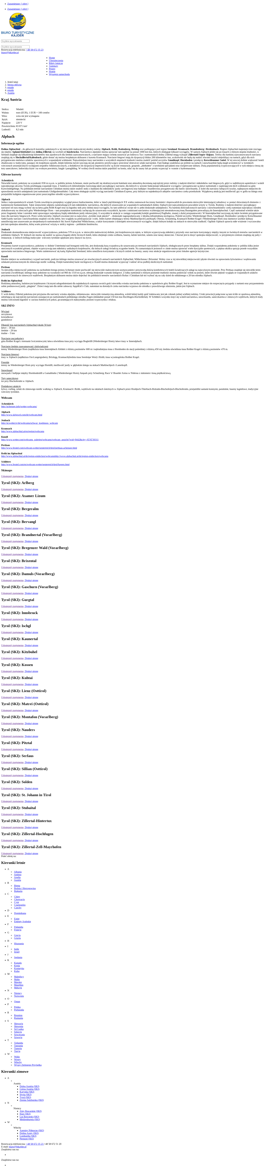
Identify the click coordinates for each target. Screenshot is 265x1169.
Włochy (18, 1062)
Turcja (17, 1051)
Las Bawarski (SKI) (29, 1116)
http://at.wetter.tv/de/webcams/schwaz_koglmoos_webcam (29, 423)
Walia (17, 1056)
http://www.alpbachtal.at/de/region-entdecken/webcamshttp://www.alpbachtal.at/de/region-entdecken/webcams (54, 456)
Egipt (16, 918)
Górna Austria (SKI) (29, 1089)
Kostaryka (19, 968)
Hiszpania (19, 943)
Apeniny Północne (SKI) (32, 1130)
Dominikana (20, 913)
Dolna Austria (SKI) (29, 1086)
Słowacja (18, 1023)
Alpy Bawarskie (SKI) (31, 1111)
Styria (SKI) (25, 1094)
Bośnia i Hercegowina (25, 888)
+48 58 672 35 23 (34, 49)
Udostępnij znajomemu (12, 476)
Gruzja (17, 938)
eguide (10, 87)
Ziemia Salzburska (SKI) (32, 1100)
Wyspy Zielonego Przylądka (28, 1065)
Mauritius (18, 985)
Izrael (16, 952)
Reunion (18, 1015)
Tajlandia (18, 1043)
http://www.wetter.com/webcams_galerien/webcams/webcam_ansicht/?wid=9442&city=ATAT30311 (50, 439)
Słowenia (18, 1026)
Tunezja (18, 1048)
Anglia (17, 877)
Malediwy (19, 976)
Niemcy (18, 993)
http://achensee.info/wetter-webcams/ (19, 406)
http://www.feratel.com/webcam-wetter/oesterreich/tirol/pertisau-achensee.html (39, 448)
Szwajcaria (19, 1034)
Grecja (17, 935)
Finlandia (18, 927)
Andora (17, 874)
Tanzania (18, 1045)
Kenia (17, 965)
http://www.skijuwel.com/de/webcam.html (21, 414)
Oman (17, 1001)
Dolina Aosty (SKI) (29, 1133)
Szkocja (18, 1032)
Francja (17, 929)
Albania (18, 872)
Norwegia (19, 996)
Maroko (18, 982)
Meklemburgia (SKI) (30, 1119)
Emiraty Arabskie (22, 921)
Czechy (17, 907)
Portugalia (19, 1009)
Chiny (17, 896)
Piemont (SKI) (27, 1138)
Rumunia (18, 1018)
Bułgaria (18, 891)
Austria (10, 93)
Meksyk (18, 987)
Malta (17, 979)
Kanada (18, 963)
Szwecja (18, 1037)
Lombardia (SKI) (28, 1136)
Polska (17, 1007)
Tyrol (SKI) (25, 1097)
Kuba (16, 971)
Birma (17, 885)
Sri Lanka (19, 1029)
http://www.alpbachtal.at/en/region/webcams (22, 431)
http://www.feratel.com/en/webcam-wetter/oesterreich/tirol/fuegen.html (35, 464)
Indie (16, 949)
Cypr (16, 902)
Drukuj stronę (31, 476)
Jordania (18, 957)
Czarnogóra (19, 905)
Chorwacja (19, 899)
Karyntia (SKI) (27, 1092)
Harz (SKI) (25, 1114)
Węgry (17, 1059)
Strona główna (14, 84)
